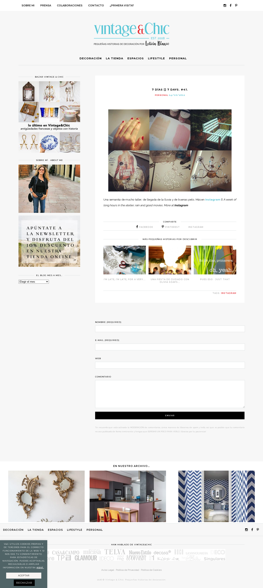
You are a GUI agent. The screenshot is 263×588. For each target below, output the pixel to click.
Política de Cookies (151, 570)
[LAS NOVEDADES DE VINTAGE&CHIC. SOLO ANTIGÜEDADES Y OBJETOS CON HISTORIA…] (46, 521)
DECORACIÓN (13, 529)
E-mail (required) (107, 340)
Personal (161, 95)
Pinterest (172, 227)
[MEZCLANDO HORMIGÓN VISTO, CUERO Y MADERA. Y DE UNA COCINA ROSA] (128, 521)
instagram (228, 293)
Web (98, 358)
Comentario (103, 376)
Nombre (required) (108, 322)
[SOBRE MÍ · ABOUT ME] (49, 211)
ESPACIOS (55, 529)
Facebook (146, 227)
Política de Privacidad (127, 570)
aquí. (40, 567)
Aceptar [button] (23, 575)
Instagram (212, 199)
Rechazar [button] (24, 582)
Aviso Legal (107, 570)
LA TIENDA (36, 529)
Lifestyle (74, 529)
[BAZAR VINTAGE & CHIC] (49, 155)
